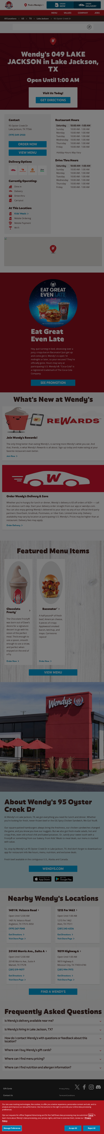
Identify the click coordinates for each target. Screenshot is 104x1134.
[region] (52, 1117)
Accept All (73, 1128)
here (91, 1115)
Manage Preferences (12, 1128)
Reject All (91, 1128)
